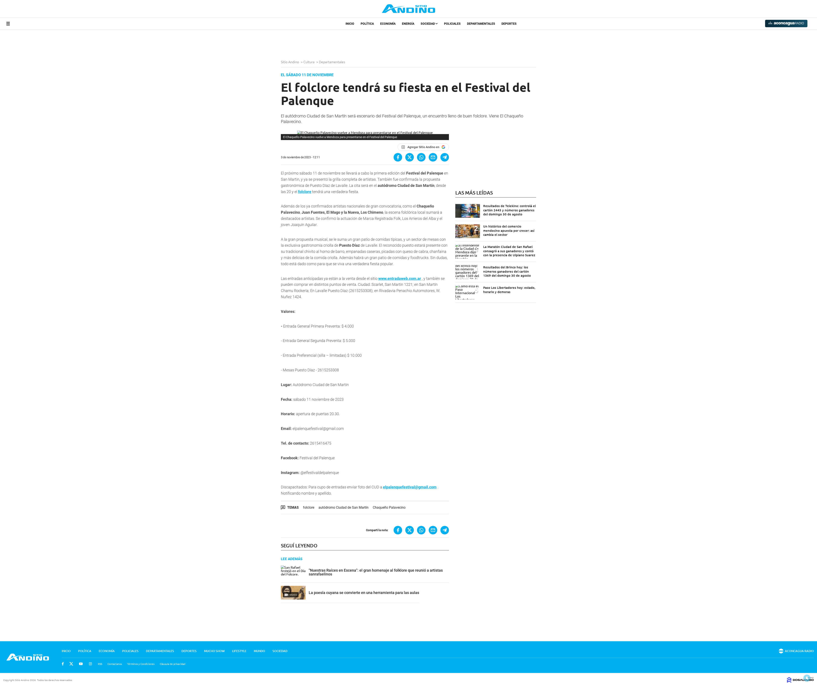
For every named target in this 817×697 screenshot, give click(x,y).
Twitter (71, 664)
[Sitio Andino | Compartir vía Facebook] (398, 157)
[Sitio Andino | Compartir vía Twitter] (409, 157)
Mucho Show (214, 651)
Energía (408, 23)
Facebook (63, 664)
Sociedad (428, 23)
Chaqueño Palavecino (389, 507)
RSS (100, 664)
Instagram (90, 664)
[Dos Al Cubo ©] (800, 681)
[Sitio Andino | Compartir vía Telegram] (444, 157)
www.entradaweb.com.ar (399, 278)
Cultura (309, 62)
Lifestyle (239, 651)
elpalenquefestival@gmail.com (410, 487)
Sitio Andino (290, 62)
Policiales (452, 23)
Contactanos (114, 664)
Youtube (81, 664)
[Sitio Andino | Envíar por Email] (433, 157)
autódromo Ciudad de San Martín (344, 507)
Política (367, 23)
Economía (388, 23)
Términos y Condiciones (140, 664)
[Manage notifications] (807, 678)
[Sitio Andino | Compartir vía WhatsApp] (421, 157)
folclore (304, 191)
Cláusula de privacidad (172, 664)
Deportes (509, 23)
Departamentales (481, 23)
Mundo (259, 651)
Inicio (350, 23)
